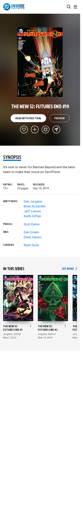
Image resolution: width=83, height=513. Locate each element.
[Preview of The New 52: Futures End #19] (40, 62)
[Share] (56, 129)
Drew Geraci (33, 237)
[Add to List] (35, 129)
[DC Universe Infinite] (14, 7)
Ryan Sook (31, 245)
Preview (59, 118)
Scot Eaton (32, 224)
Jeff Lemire (32, 211)
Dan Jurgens (33, 201)
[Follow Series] (45, 129)
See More (69, 269)
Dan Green (31, 232)
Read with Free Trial (28, 118)
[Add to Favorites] (24, 129)
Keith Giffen (32, 216)
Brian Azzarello (35, 206)
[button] (68, 6)
